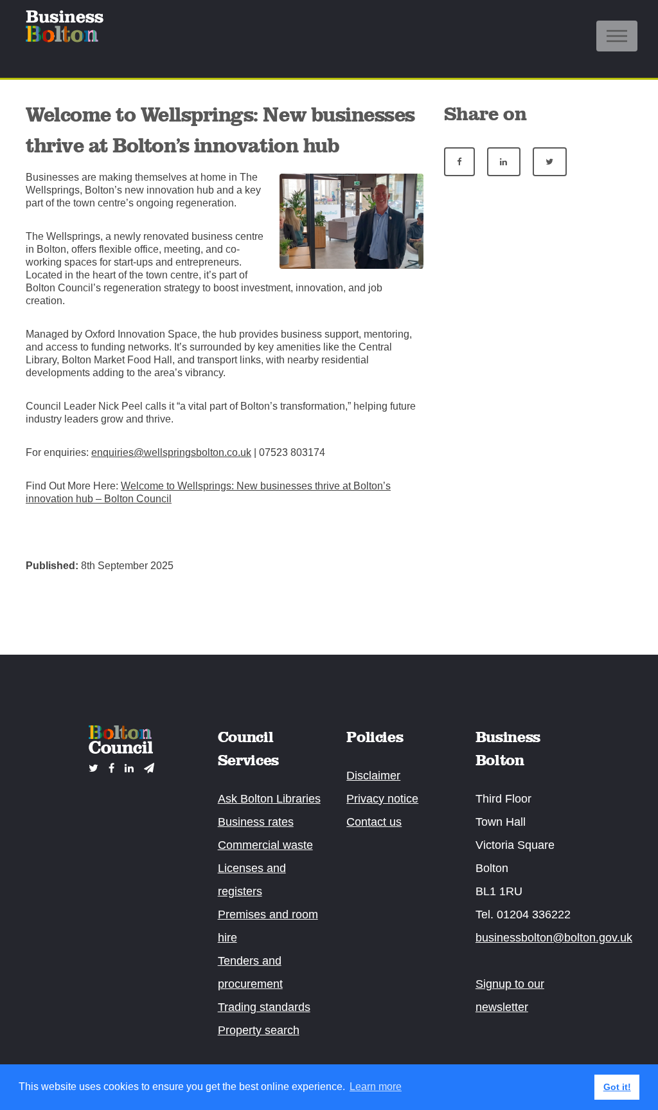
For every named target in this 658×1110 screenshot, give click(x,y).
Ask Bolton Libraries (269, 798)
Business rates (256, 821)
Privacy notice (382, 798)
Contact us (374, 821)
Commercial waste (265, 845)
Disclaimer (373, 775)
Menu (616, 36)
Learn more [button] (376, 1086)
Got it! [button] (617, 1087)
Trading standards (264, 1007)
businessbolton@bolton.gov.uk (554, 937)
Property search (258, 1030)
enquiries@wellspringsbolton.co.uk (171, 452)
